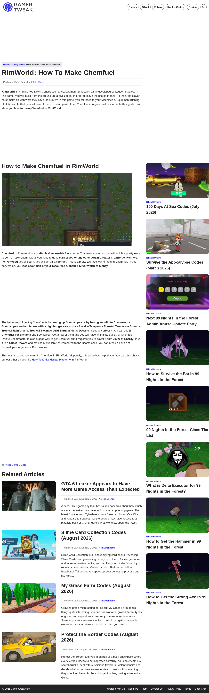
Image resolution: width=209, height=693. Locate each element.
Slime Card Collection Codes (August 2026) (93, 535)
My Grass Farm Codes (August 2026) (96, 588)
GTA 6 (145, 7)
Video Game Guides (15, 464)
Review (193, 7)
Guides (133, 7)
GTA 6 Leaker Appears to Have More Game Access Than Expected (100, 486)
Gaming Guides (18, 65)
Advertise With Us (115, 688)
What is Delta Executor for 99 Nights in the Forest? (173, 488)
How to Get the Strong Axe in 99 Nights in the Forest (176, 600)
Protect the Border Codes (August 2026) (99, 637)
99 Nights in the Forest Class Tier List (177, 432)
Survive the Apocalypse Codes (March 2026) (174, 265)
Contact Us (157, 688)
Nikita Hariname (107, 547)
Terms (188, 688)
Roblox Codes (175, 7)
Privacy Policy (173, 688)
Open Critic (200, 688)
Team (144, 688)
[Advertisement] (104, 37)
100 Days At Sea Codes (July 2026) (172, 209)
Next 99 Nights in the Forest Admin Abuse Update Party (172, 321)
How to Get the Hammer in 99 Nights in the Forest (173, 544)
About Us (133, 688)
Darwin (41, 82)
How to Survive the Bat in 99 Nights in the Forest (172, 377)
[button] (203, 7)
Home (6, 65)
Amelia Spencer (107, 499)
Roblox (158, 7)
